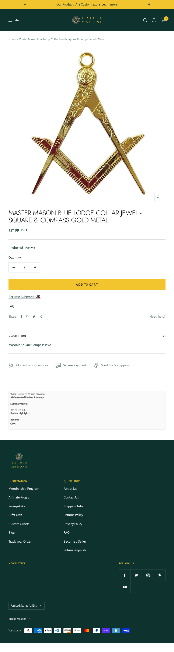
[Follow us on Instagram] (148, 575)
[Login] (154, 20)
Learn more (110, 4)
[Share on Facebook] (21, 316)
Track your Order (19, 541)
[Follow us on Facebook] (124, 575)
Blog (11, 532)
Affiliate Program (20, 497)
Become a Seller (75, 541)
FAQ (11, 306)
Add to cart (87, 284)
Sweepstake (16, 506)
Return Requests (75, 550)
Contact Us (71, 497)
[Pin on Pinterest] (27, 316)
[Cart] (163, 20)
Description (17, 336)
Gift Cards (15, 515)
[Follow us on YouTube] (124, 587)
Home (12, 39)
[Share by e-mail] (41, 316)
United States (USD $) (24, 605)
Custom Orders (18, 524)
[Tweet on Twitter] (34, 316)
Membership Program (23, 488)
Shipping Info (73, 506)
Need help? (157, 316)
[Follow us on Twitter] (136, 575)
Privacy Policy (73, 524)
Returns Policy (73, 515)
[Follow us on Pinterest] (160, 575)
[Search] (145, 20)
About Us (70, 488)
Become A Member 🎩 (24, 297)
